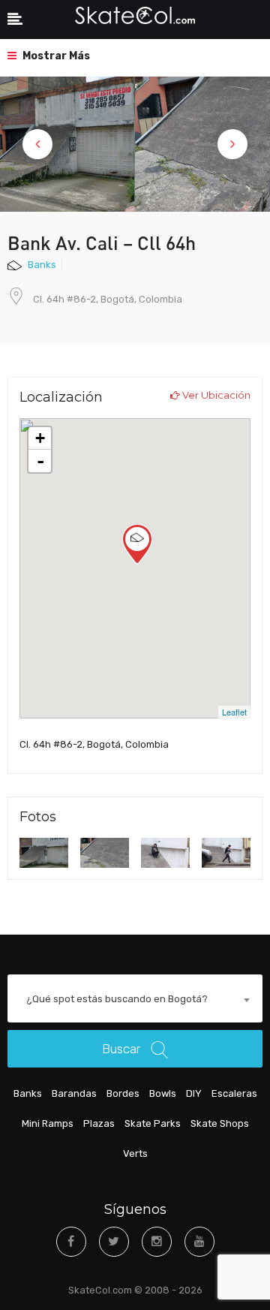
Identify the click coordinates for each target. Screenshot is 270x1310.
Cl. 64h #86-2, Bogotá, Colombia (107, 299)
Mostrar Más (55, 56)
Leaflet (234, 712)
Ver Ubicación (215, 395)
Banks (42, 264)
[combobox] (135, 1000)
